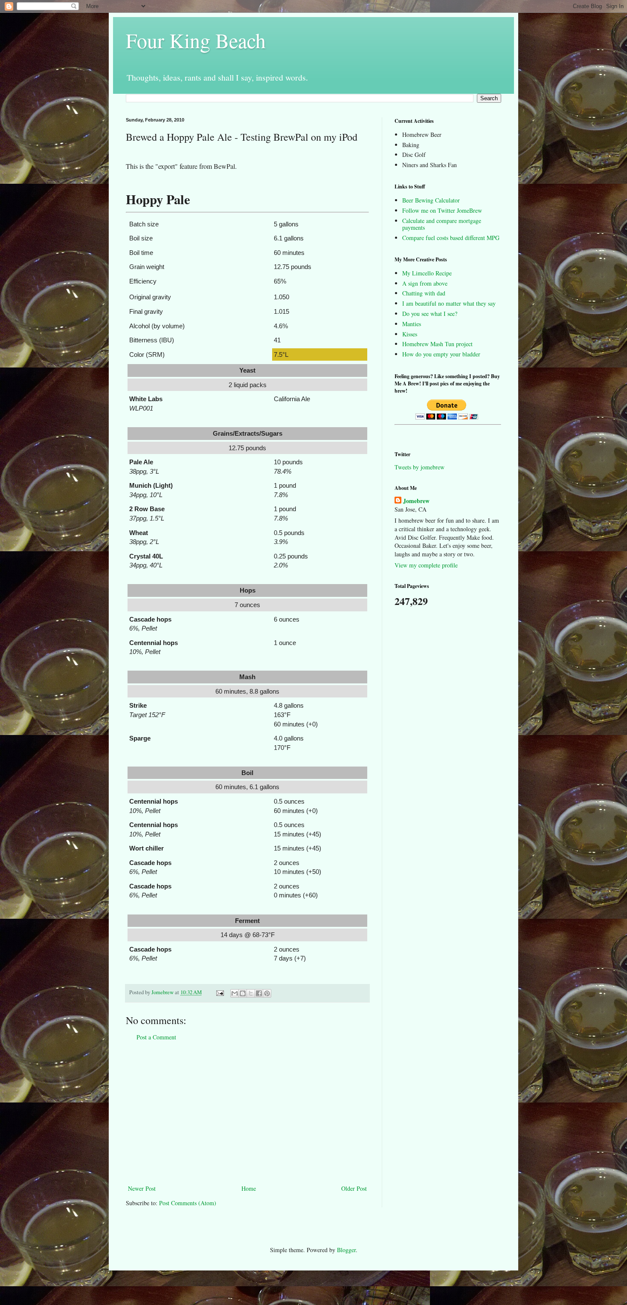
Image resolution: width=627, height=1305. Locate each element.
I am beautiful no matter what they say (449, 303)
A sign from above (424, 283)
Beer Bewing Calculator (431, 200)
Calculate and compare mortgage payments (441, 224)
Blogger (346, 1250)
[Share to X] (251, 993)
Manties (411, 324)
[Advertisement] (247, 1112)
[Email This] (234, 993)
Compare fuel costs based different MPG (450, 238)
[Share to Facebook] (259, 993)
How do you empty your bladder (441, 354)
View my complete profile (426, 565)
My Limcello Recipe (427, 273)
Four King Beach (196, 40)
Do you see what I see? (429, 314)
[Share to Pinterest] (267, 993)
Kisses (409, 334)
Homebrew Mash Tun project (437, 344)
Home (248, 1188)
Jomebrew (416, 501)
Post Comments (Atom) (187, 1203)
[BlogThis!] (242, 993)
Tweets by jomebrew (419, 467)
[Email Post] (219, 992)
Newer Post (142, 1188)
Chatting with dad (423, 293)
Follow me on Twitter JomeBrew (442, 210)
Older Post (354, 1188)
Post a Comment (156, 1037)
